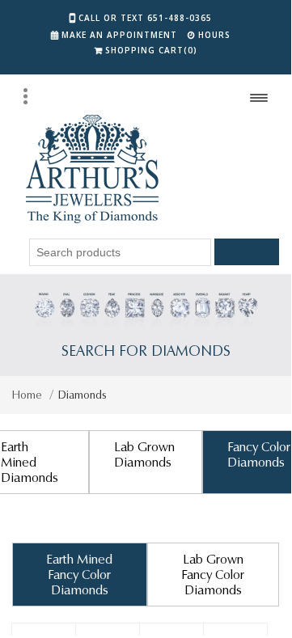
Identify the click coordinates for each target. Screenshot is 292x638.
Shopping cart (151, 50)
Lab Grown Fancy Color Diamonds (212, 574)
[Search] (25, 96)
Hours (214, 34)
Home (27, 395)
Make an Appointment (119, 34)
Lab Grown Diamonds (144, 454)
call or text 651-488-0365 (145, 17)
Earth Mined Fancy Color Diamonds (79, 574)
